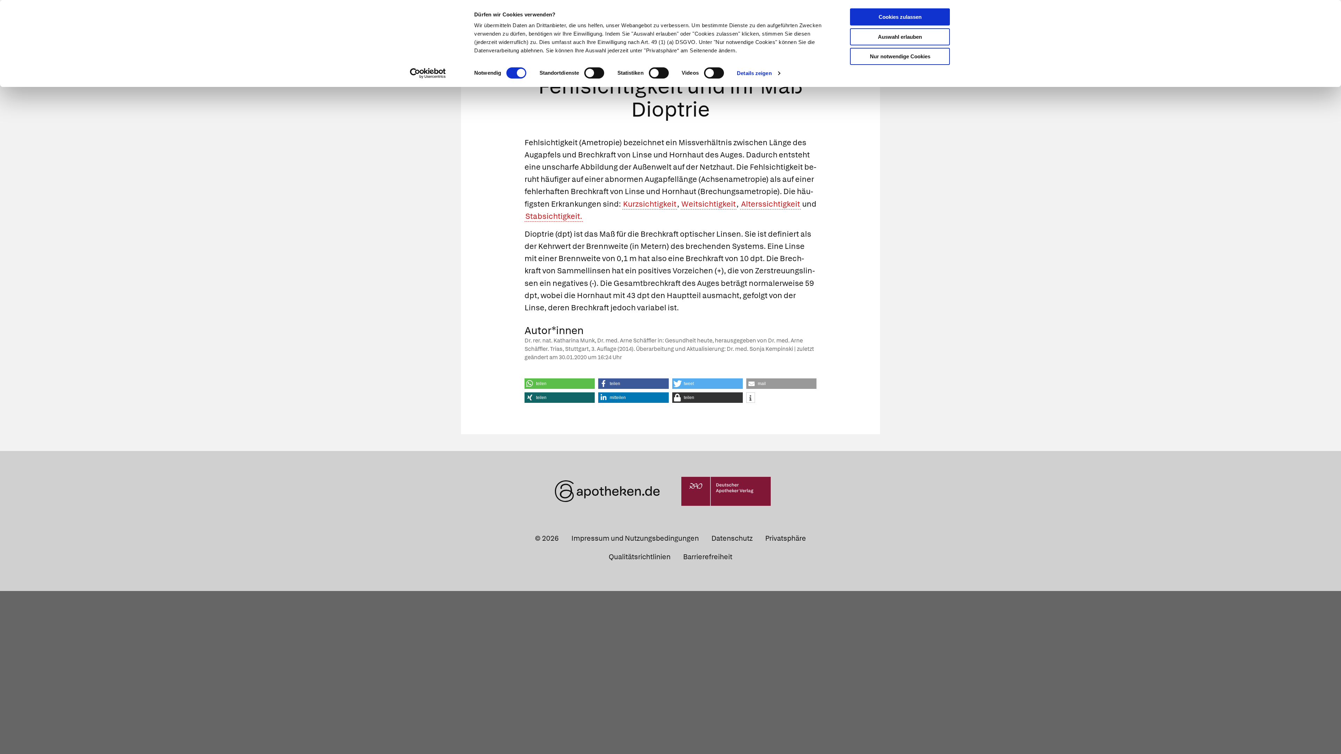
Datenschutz (732, 538)
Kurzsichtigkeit (649, 204)
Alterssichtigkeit (770, 204)
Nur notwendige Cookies (900, 56)
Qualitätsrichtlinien (639, 556)
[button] (560, 383)
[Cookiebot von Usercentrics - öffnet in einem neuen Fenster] (428, 73)
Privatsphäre (785, 538)
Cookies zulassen (900, 17)
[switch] (594, 73)
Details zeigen (754, 73)
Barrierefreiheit (707, 556)
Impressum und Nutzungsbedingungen (635, 538)
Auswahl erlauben (900, 37)
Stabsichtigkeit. (553, 216)
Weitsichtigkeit (708, 204)
